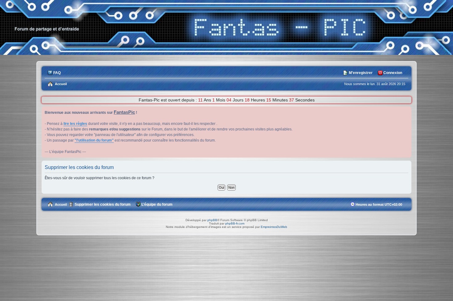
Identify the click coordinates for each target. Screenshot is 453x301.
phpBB (212, 220)
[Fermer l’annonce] (406, 111)
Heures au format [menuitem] (379, 204)
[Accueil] (226, 53)
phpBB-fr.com (234, 223)
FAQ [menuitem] (57, 73)
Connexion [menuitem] (392, 73)
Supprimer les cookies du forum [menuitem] (103, 204)
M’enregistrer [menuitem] (361, 73)
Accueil (61, 204)
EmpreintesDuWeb (274, 227)
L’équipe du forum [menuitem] (157, 204)
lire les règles (75, 124)
